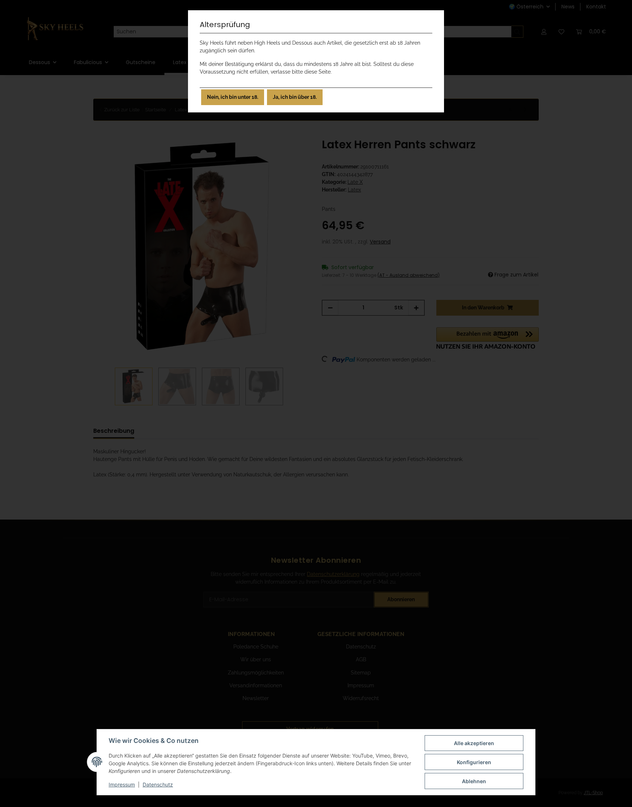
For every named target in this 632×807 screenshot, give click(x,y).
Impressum (122, 784)
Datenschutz (158, 784)
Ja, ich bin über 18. (295, 97)
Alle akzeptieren (474, 743)
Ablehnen (474, 781)
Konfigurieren (474, 762)
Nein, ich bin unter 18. (232, 97)
